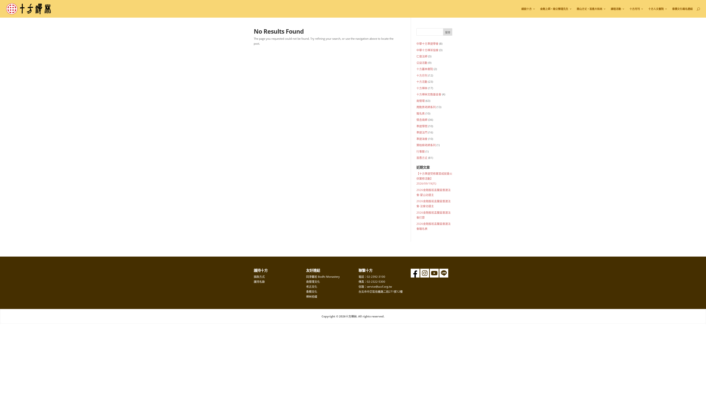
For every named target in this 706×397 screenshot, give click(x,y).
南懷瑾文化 (313, 281)
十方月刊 (421, 75)
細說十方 (526, 9)
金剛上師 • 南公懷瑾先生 (554, 9)
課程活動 (616, 9)
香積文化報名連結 (682, 9)
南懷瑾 (420, 101)
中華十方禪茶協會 (427, 50)
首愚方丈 (421, 158)
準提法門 (421, 132)
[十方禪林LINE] (443, 276)
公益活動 (421, 63)
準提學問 (421, 126)
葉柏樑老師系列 (426, 145)
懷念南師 (421, 119)
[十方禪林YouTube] (434, 276)
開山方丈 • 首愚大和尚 (589, 9)
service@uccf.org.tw (379, 286)
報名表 (420, 113)
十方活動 (421, 81)
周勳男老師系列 (426, 107)
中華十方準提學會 (427, 43)
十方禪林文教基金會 (428, 94)
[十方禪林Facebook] (415, 276)
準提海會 (421, 139)
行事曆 (420, 151)
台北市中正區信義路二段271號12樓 (381, 291)
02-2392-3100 (376, 276)
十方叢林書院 (424, 69)
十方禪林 (421, 88)
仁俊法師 (421, 56)
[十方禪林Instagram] (424, 276)
